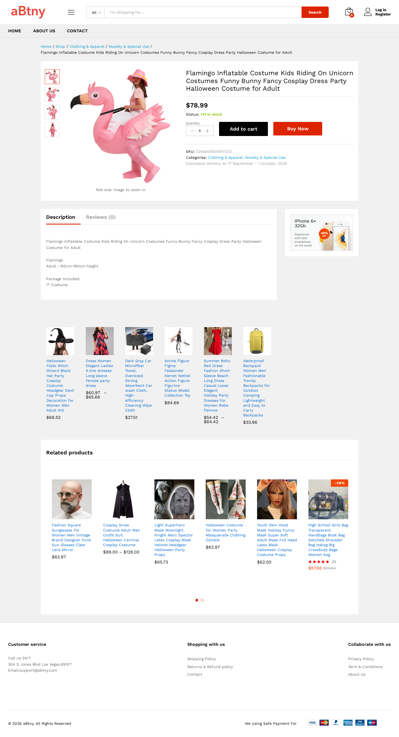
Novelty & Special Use (265, 157)
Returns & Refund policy (210, 667)
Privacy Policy (361, 659)
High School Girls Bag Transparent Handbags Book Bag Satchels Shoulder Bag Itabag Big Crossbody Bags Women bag (328, 540)
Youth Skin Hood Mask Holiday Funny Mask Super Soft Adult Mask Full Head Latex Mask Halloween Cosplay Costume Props (277, 540)
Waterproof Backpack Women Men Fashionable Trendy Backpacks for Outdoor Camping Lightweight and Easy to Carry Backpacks (256, 388)
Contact (77, 31)
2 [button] (202, 600)
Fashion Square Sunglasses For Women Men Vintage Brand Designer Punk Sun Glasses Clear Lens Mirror (71, 537)
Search (315, 12)
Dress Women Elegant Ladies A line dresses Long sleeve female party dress (99, 373)
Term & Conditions (365, 667)
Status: (192, 114)
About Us (44, 31)
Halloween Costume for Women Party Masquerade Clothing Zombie (225, 532)
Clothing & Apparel (225, 157)
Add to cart (243, 129)
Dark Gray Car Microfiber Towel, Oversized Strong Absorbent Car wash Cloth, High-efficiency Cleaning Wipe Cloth (138, 385)
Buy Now (298, 128)
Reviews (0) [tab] (101, 217)
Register (383, 14)
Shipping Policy (201, 659)
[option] (71, 523)
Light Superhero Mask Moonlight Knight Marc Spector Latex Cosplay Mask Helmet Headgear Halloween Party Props (173, 540)
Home (14, 31)
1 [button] (196, 600)
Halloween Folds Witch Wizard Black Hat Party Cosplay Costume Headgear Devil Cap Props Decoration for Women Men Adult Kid (60, 385)
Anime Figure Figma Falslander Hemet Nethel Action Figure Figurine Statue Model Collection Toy (177, 378)
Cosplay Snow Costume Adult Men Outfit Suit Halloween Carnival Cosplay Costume (121, 535)
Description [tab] (60, 217)
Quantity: (193, 123)
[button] (54, 351)
